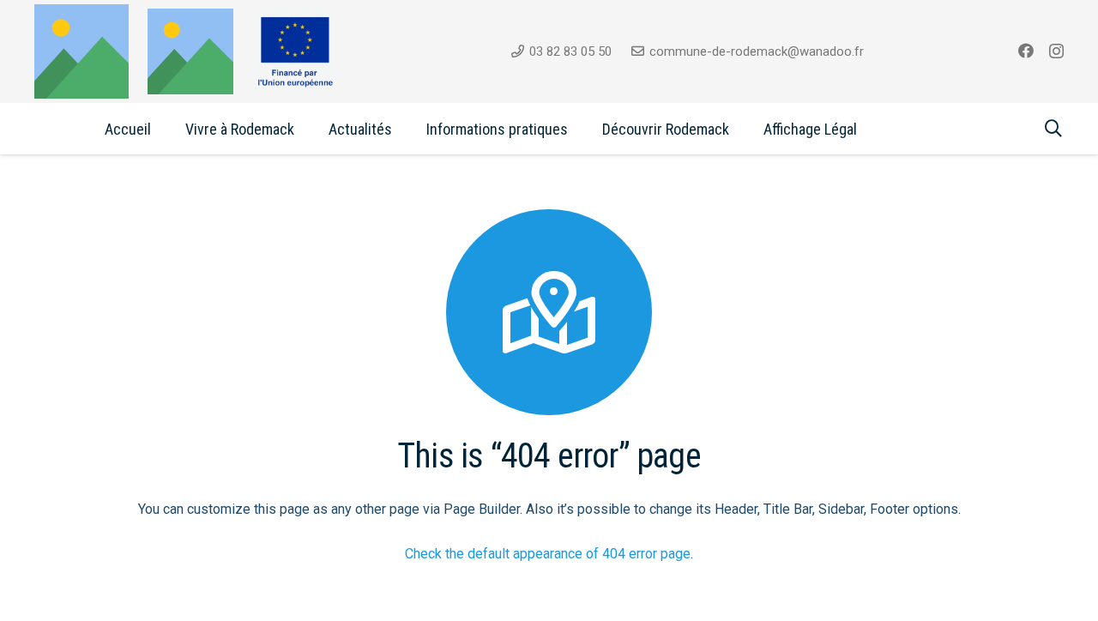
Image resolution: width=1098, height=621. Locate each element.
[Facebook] (1026, 50)
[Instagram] (1056, 51)
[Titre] (190, 51)
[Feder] (295, 51)
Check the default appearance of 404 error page (548, 554)
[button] (308, 128)
